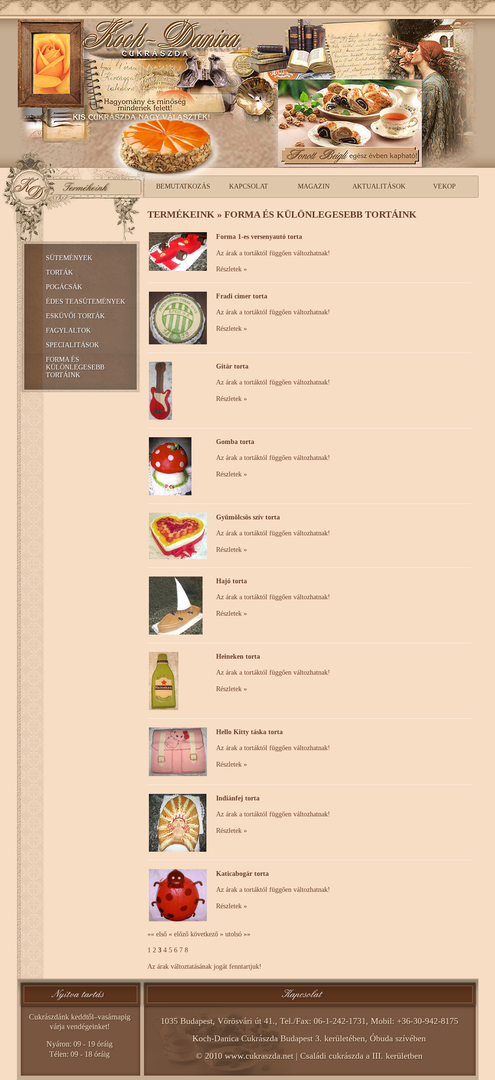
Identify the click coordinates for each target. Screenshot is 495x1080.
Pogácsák (64, 287)
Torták (59, 272)
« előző (179, 934)
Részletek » (231, 269)
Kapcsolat (248, 186)
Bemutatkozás (183, 186)
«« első (157, 934)
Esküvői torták (75, 316)
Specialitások (72, 345)
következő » (206, 934)
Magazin (314, 186)
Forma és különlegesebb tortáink (75, 367)
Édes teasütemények (85, 301)
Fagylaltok (68, 330)
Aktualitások (379, 186)
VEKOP (444, 186)
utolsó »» (237, 934)
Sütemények (69, 258)
